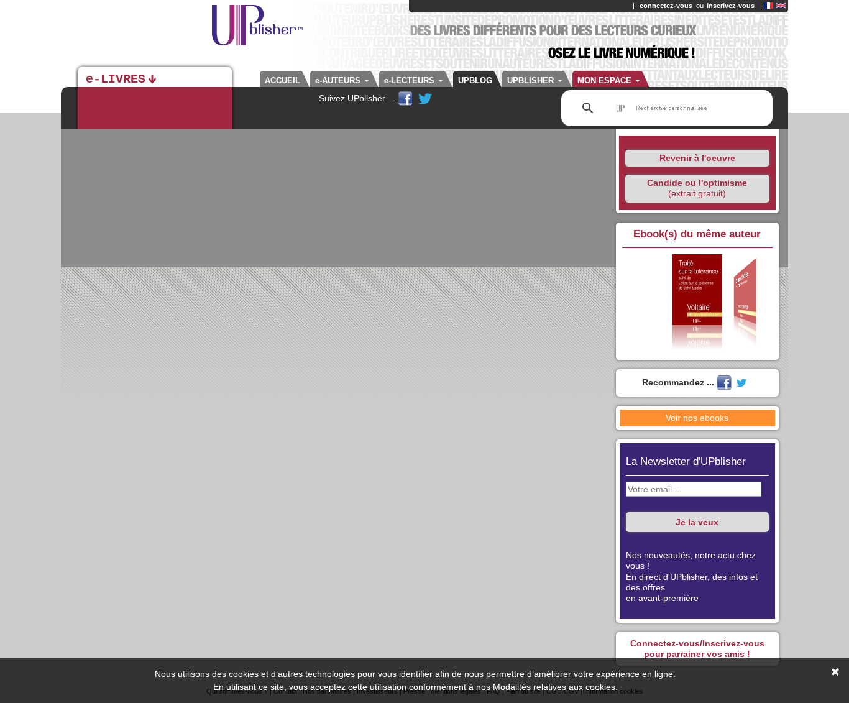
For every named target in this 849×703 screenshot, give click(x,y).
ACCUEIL (282, 80)
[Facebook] (406, 98)
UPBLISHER (531, 80)
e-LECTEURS (410, 80)
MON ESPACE (605, 80)
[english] (780, 5)
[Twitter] (425, 98)
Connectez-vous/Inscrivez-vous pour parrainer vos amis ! (697, 648)
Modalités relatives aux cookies (554, 687)
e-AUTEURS (339, 80)
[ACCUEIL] (194, 31)
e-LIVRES (115, 79)
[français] (768, 5)
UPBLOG (475, 80)
